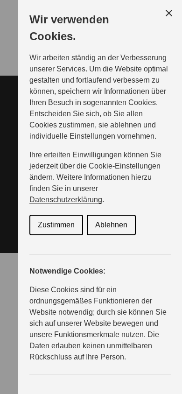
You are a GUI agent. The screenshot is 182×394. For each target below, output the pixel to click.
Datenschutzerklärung (65, 200)
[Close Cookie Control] (169, 13)
